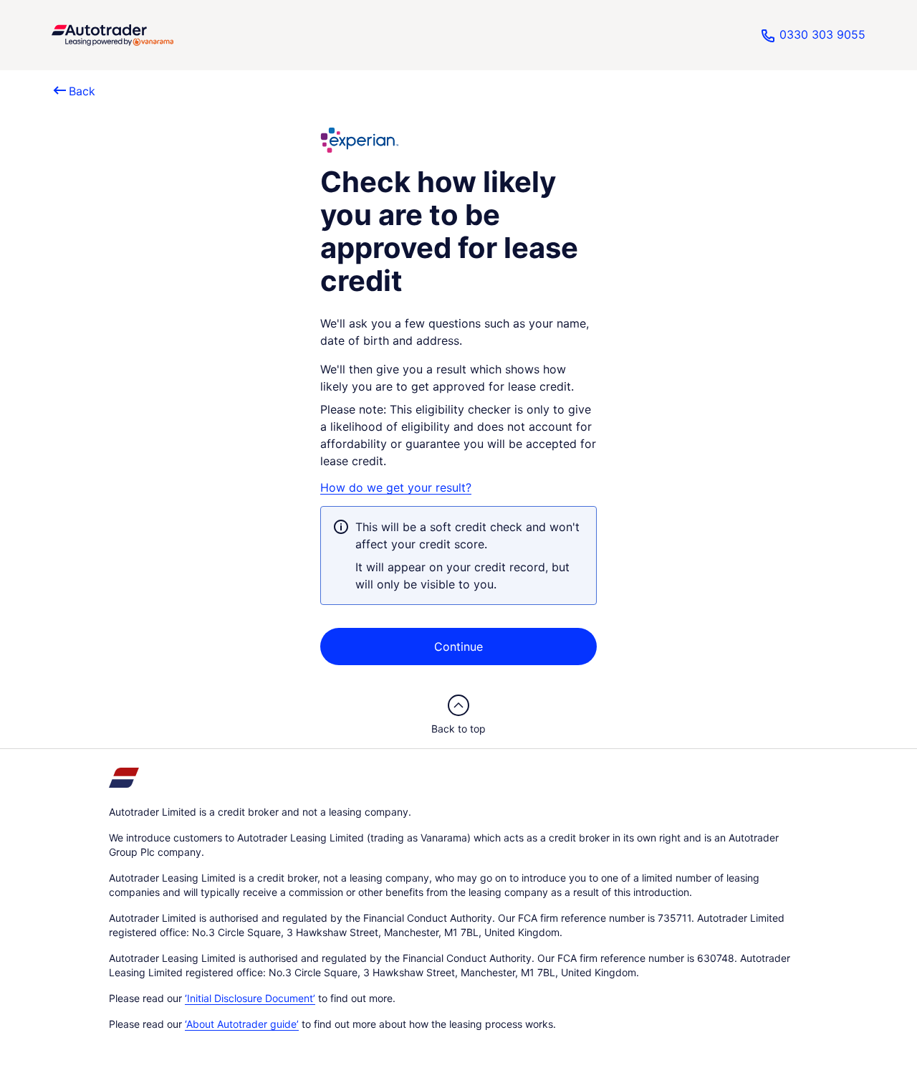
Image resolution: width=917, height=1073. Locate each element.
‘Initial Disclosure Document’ (250, 998)
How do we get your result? (395, 488)
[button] (112, 35)
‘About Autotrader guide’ (242, 1024)
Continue (458, 646)
